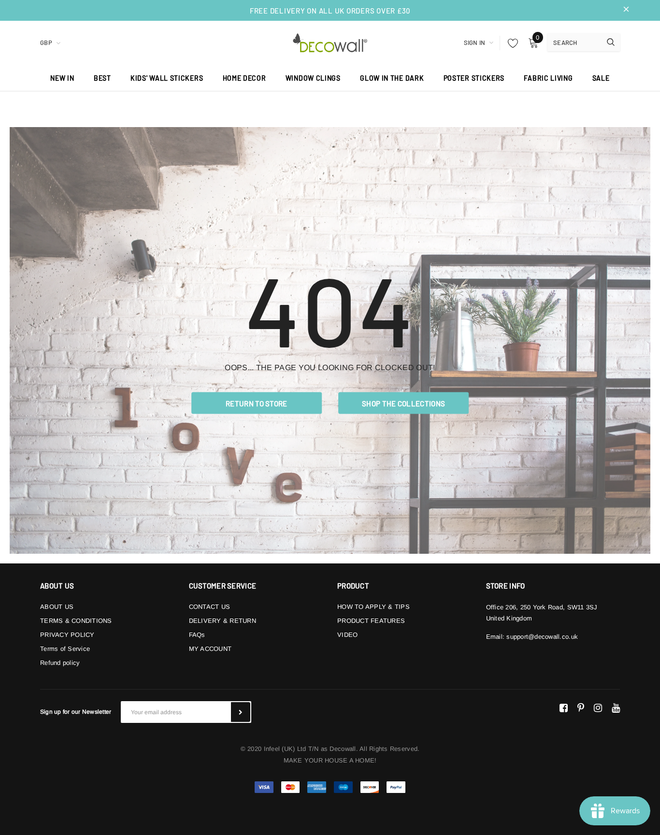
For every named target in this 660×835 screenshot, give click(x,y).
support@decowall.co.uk (542, 636)
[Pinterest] (580, 708)
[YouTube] (616, 708)
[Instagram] (598, 708)
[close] (626, 10)
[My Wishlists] (510, 43)
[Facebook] (564, 708)
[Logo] (330, 41)
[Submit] (240, 712)
